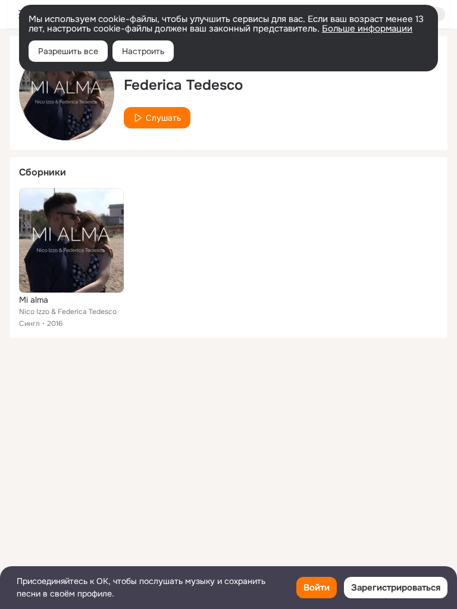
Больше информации (367, 28)
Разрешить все (68, 51)
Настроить (143, 51)
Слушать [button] (163, 117)
